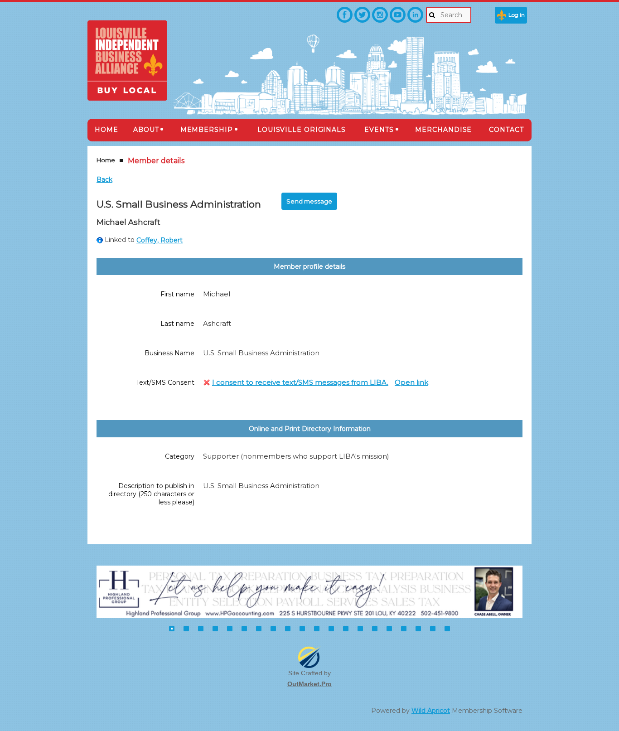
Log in (516, 14)
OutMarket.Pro (309, 683)
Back (104, 179)
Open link (411, 382)
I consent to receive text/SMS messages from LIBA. (300, 382)
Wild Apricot (430, 711)
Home (106, 160)
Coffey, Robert (159, 240)
